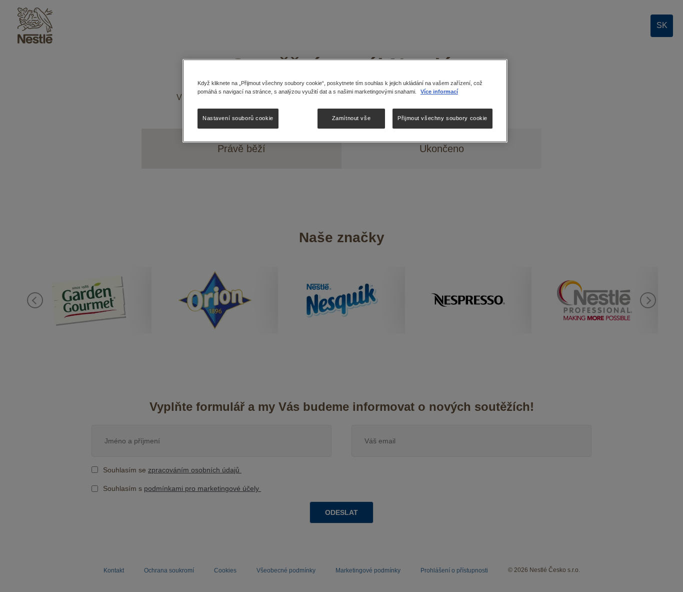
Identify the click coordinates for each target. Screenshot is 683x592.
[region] (345, 101)
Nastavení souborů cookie (238, 118)
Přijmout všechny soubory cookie (443, 118)
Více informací (439, 92)
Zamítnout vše (351, 118)
